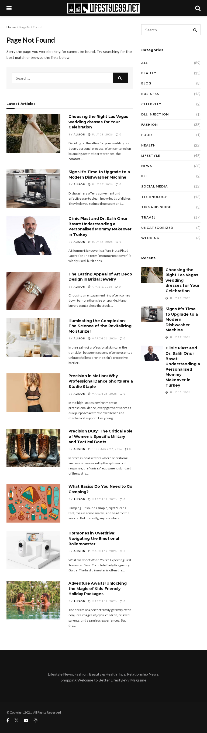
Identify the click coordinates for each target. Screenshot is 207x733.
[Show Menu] (9, 8)
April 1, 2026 (101, 286)
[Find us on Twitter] (16, 720)
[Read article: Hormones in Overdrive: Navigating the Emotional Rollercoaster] (33, 550)
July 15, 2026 (102, 241)
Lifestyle (150, 156)
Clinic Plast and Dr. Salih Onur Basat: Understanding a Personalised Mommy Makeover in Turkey (99, 226)
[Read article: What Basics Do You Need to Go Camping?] (33, 503)
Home (11, 27)
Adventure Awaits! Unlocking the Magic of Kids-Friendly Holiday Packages (97, 588)
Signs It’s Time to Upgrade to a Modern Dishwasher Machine (99, 174)
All (144, 63)
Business (150, 94)
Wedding (150, 238)
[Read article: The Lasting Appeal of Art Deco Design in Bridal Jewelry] (33, 291)
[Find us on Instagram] (35, 720)
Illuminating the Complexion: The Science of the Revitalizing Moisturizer (99, 326)
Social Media (154, 186)
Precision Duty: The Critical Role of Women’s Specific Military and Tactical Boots (100, 436)
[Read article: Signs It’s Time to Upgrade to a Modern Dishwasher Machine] (33, 188)
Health (148, 145)
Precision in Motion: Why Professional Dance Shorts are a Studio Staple (100, 381)
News (146, 166)
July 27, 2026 (102, 184)
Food (146, 135)
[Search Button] (198, 8)
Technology (154, 197)
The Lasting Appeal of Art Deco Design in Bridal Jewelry (100, 277)
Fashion (149, 124)
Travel (148, 217)
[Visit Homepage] (103, 8)
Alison (79, 134)
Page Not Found (30, 27)
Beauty (148, 73)
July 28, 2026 (102, 134)
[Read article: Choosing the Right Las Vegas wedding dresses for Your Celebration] (33, 133)
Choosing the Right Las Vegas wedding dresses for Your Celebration (98, 121)
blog (146, 83)
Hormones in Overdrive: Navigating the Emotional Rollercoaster (93, 538)
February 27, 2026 (106, 449)
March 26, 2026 (104, 338)
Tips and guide (156, 207)
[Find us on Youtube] (26, 720)
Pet (145, 176)
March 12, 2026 (104, 499)
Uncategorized (157, 228)
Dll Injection (155, 114)
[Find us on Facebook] (7, 720)
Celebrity (151, 104)
